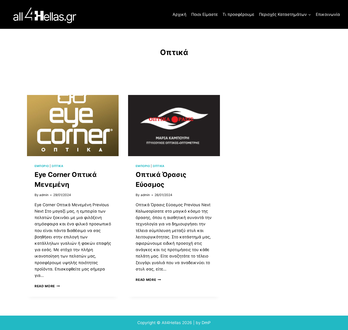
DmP (206, 322)
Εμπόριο (42, 166)
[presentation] (73, 125)
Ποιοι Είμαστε (204, 14)
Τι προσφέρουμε (238, 14)
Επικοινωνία (328, 14)
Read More (47, 286)
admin (44, 195)
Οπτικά (57, 166)
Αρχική (179, 14)
